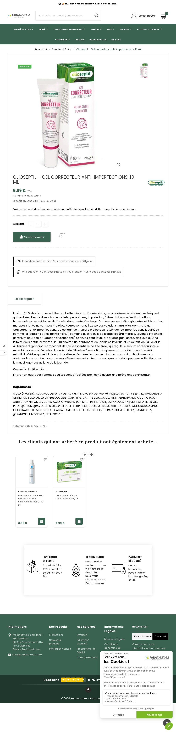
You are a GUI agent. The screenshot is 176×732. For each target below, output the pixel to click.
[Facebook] (88, 690)
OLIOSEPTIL (62, 491)
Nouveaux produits (55, 641)
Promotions (56, 635)
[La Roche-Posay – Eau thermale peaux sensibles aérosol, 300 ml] (31, 471)
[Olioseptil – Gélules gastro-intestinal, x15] (69, 471)
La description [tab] (24, 299)
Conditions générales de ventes (112, 648)
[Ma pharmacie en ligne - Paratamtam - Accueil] (19, 15)
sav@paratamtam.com (27, 654)
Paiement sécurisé (83, 641)
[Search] (96, 15)
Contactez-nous (87, 657)
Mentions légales (114, 639)
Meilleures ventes (60, 648)
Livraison (82, 635)
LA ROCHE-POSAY (27, 491)
